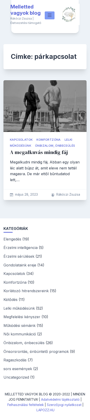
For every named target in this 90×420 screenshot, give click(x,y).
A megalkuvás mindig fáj (39, 152)
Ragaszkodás (15, 360)
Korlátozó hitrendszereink (26, 291)
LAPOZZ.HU (45, 410)
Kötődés (10, 299)
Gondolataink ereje (19, 265)
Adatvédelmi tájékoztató (60, 399)
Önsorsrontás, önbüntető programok (36, 351)
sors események (17, 368)
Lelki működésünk (19, 308)
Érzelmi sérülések (18, 256)
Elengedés (12, 239)
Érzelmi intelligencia (20, 247)
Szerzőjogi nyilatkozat (64, 405)
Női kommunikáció (19, 334)
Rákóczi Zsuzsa (68, 194)
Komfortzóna (48, 139)
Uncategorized (16, 377)
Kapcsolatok (21, 139)
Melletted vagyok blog (25, 10)
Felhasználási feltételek (25, 405)
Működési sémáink (19, 325)
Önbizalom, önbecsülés (55, 145)
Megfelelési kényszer (21, 316)
